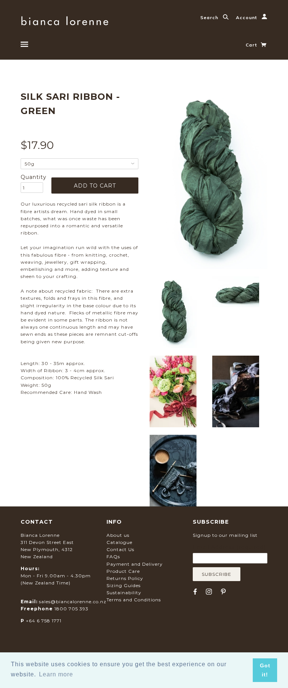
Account (247, 17)
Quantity (32, 177)
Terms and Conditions (133, 599)
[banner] (65, 19)
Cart (252, 45)
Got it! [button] (265, 669)
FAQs (113, 556)
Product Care (123, 571)
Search (210, 17)
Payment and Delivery (134, 564)
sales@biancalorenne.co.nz (72, 601)
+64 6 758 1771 (44, 620)
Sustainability (123, 592)
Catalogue (119, 542)
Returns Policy (124, 578)
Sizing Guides (123, 585)
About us (117, 535)
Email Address (229, 547)
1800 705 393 (71, 608)
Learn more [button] (56, 674)
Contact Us (120, 549)
